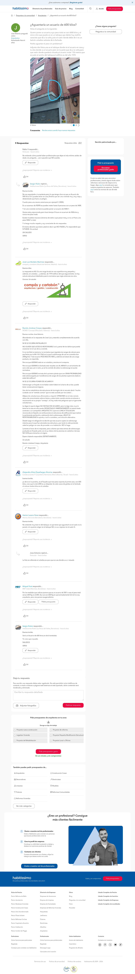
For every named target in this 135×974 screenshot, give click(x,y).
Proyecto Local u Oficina (61, 740)
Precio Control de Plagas (19, 931)
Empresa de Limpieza (47, 900)
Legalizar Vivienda (23, 735)
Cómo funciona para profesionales (51, 940)
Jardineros (43, 915)
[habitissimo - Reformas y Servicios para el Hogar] (21, 8)
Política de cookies (74, 961)
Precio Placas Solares (17, 915)
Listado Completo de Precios (107, 892)
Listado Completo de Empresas (108, 900)
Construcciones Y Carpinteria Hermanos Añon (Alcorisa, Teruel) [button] (45, 475)
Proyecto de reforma (60, 730)
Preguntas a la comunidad (25, 15)
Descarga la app (45, 948)
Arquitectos (42, 15)
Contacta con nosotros (105, 940)
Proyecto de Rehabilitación (26, 740)
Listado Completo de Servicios (108, 896)
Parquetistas (44, 911)
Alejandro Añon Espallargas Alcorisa (37, 472)
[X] (110, 944)
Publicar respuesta (73, 705)
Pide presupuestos (114, 9)
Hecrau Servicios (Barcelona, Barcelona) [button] (37, 518)
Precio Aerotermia (17, 900)
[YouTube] (115, 944)
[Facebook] (105, 944)
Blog (70, 896)
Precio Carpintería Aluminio (20, 923)
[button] (15, 27)
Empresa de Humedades (48, 904)
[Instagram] (100, 944)
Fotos (71, 904)
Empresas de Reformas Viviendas (50, 908)
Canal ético (72, 944)
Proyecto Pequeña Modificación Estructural (68, 735)
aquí (100, 185)
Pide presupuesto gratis (48, 751)
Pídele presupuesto (48, 602)
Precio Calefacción (17, 927)
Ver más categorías (24, 806)
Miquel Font (27, 586)
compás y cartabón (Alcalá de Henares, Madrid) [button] (40, 264)
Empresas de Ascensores (48, 896)
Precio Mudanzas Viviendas (19, 904)
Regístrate (14, 944)
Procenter (72, 908)
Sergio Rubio (35, 184)
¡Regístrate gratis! (76, 2)
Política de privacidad (57, 961)
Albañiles (43, 927)
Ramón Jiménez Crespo (32, 328)
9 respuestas (35, 130)
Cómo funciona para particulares (21, 940)
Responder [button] (31, 163)
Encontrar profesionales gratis (106, 169)
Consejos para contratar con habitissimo (24, 948)
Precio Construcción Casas (19, 908)
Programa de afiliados (76, 948)
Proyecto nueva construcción (27, 730)
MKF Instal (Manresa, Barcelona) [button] (34, 589)
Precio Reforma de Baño (18, 896)
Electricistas (43, 923)
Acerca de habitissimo (76, 940)
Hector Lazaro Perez (31, 515)
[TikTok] (120, 944)
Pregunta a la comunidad (106, 32)
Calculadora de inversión (48, 951)
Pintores (42, 919)
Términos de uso (40, 961)
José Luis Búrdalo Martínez (33, 262)
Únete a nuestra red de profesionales (39, 866)
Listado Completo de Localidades (109, 904)
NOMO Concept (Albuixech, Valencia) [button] (36, 330)
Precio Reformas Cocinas (19, 919)
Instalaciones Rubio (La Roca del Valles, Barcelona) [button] (48, 186)
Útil (27, 176)
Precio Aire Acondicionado (19, 911)
